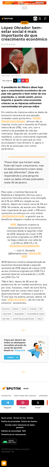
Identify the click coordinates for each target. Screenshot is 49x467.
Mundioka (6, 395)
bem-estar (6, 319)
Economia (6, 309)
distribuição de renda (13, 216)
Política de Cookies (29, 421)
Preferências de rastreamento (13, 434)
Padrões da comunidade (11, 431)
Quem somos (6, 418)
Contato (30, 418)
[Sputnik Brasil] (7, 19)
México (40, 319)
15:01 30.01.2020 (8, 44)
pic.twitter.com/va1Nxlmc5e (24, 246)
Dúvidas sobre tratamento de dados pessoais (20, 426)
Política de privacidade (10, 421)
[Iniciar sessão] (39, 18)
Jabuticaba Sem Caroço (25, 395)
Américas (33, 309)
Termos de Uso (19, 418)
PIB (40, 309)
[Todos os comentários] (4, 463)
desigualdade (19, 314)
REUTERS (6, 76)
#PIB (13, 224)
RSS (24, 431)
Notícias (15, 309)
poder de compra (17, 299)
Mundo (24, 309)
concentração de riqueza (35, 314)
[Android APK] (9, 442)
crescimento (6, 314)
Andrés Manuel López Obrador (21, 120)
